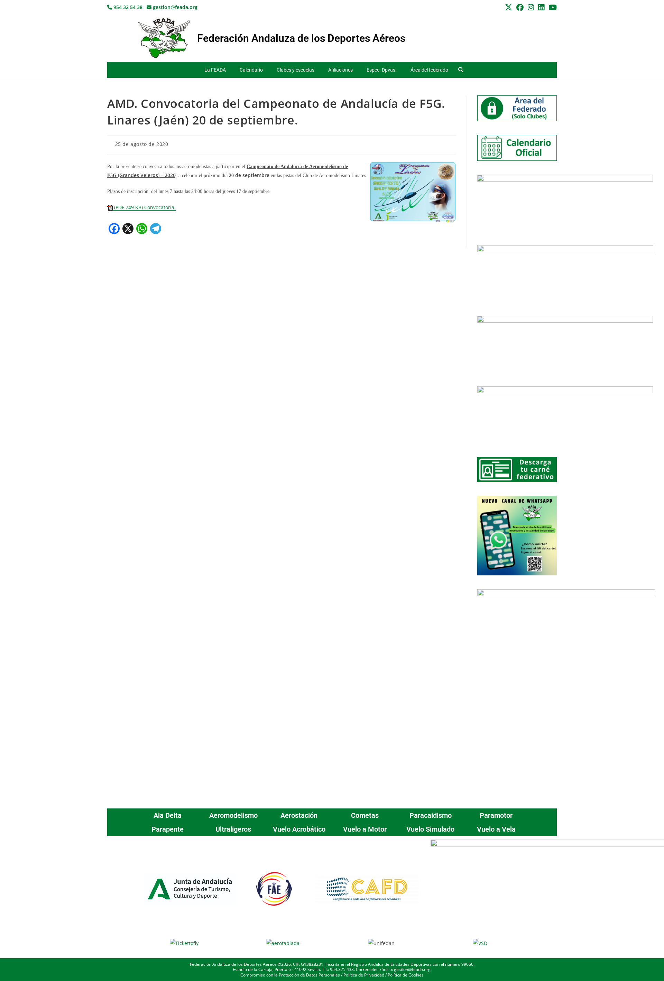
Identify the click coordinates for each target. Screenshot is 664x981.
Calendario (251, 70)
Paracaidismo (430, 815)
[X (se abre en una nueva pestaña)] (508, 7)
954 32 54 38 (127, 7)
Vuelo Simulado (430, 829)
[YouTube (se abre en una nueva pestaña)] (551, 7)
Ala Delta (168, 815)
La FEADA (215, 70)
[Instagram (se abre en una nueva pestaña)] (531, 7)
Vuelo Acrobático (299, 829)
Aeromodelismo (233, 815)
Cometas (365, 815)
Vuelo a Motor (365, 829)
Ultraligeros (233, 829)
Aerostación (298, 815)
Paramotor (496, 815)
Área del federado (429, 70)
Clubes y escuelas (295, 70)
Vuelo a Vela (496, 829)
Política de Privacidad (363, 975)
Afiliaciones (340, 70)
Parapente (167, 829)
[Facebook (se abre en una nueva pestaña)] (520, 7)
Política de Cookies (406, 975)
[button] (461, 70)
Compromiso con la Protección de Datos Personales (290, 975)
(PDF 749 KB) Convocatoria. (144, 207)
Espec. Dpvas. (382, 70)
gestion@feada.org (174, 7)
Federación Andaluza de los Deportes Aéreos (301, 38)
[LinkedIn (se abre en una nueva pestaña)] (541, 7)
